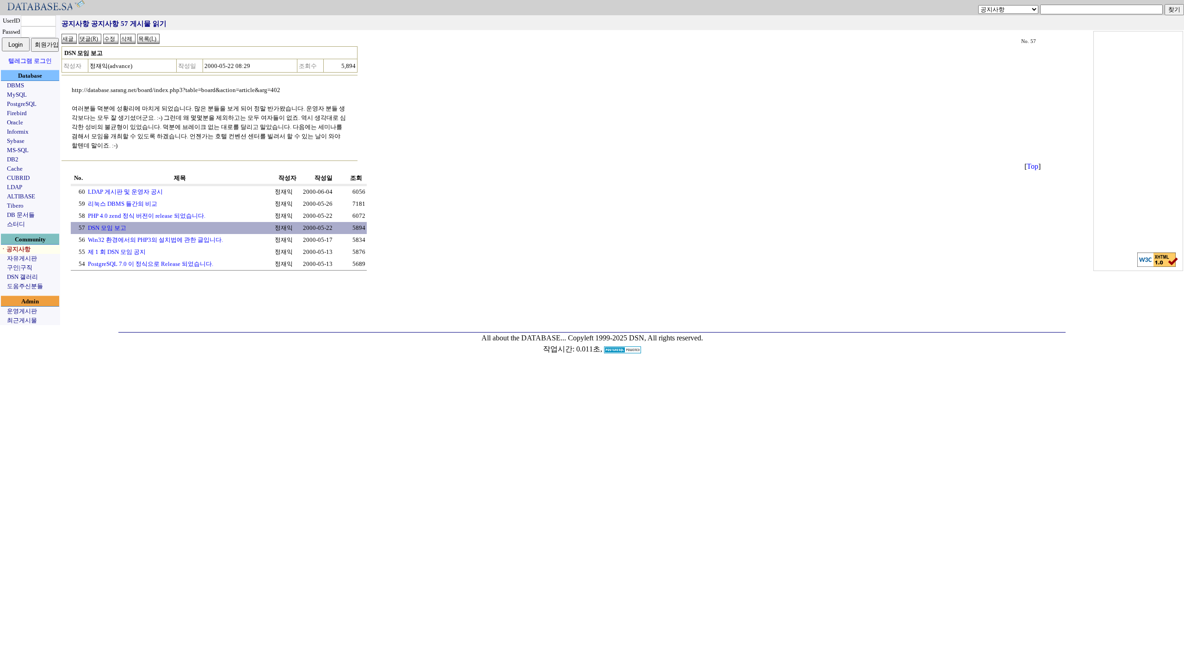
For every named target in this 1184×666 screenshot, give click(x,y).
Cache (15, 168)
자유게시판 (22, 258)
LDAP (14, 187)
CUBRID (18, 177)
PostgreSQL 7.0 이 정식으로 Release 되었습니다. (150, 263)
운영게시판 (22, 311)
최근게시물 (22, 320)
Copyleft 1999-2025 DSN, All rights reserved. (635, 338)
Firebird (17, 113)
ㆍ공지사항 (15, 249)
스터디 (16, 224)
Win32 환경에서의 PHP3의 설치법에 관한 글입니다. (155, 239)
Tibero (15, 205)
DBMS (15, 85)
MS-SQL (18, 150)
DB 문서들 (21, 214)
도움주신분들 (25, 286)
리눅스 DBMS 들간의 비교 (122, 203)
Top (1032, 166)
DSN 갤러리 (22, 276)
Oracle (15, 122)
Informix (18, 131)
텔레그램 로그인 (30, 60)
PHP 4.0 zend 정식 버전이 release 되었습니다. (146, 215)
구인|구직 (19, 267)
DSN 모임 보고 (107, 227)
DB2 (12, 159)
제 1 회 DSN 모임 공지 (117, 251)
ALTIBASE (21, 196)
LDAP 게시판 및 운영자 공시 (125, 191)
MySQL (17, 94)
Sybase (16, 140)
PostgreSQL (22, 103)
